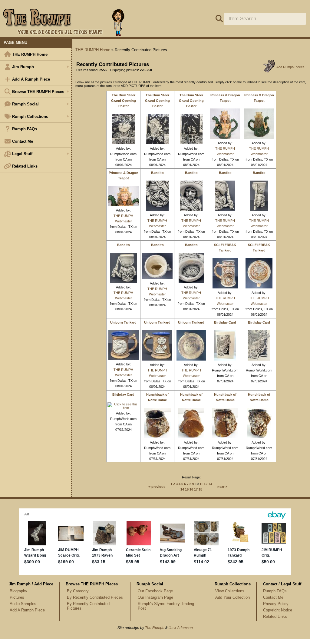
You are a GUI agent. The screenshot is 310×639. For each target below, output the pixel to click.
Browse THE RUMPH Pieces (38, 91)
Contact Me (22, 141)
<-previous (156, 486)
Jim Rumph (23, 67)
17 (196, 489)
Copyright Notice (277, 610)
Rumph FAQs (24, 129)
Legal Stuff (22, 153)
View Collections (229, 591)
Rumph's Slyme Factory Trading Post (166, 606)
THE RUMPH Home (30, 54)
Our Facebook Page (155, 591)
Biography (18, 591)
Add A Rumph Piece (31, 79)
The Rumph (154, 628)
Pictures (17, 597)
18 (200, 489)
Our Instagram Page (155, 597)
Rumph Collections (30, 116)
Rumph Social (25, 104)
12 (205, 484)
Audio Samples (23, 603)
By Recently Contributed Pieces (95, 597)
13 (210, 484)
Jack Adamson (181, 628)
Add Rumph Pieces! (290, 67)
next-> (222, 486)
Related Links (25, 166)
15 (187, 489)
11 (201, 484)
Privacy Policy (276, 603)
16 (191, 489)
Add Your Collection (232, 597)
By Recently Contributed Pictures (88, 606)
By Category (78, 591)
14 (182, 489)
